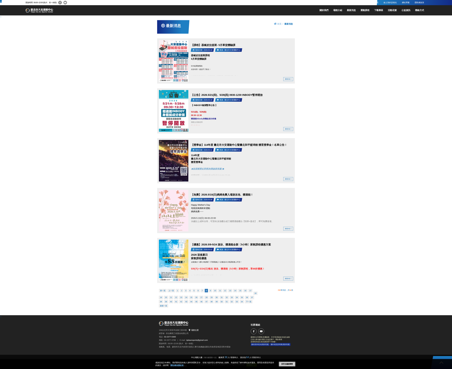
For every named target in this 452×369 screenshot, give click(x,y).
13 (230, 291)
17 (250, 291)
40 (171, 302)
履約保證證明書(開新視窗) (280, 344)
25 (191, 297)
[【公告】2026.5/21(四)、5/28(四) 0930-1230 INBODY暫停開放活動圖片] (173, 111)
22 (176, 297)
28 (206, 297)
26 (196, 297)
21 (171, 297)
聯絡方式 (419, 10)
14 (235, 291)
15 (240, 291)
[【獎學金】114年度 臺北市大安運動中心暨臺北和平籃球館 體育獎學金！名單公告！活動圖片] (173, 161)
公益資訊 (406, 10)
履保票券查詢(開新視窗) (260, 344)
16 (245, 291)
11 (220, 291)
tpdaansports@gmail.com (197, 340)
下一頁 (248, 302)
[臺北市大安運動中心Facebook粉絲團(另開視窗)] (60, 2)
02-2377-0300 (170, 337)
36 (247, 297)
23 (181, 297)
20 (166, 297)
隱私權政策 (419, 3)
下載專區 (378, 10)
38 (161, 302)
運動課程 (365, 10)
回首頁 (375, 3)
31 (222, 297)
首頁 (279, 24)
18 (255, 293)
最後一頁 (163, 306)
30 (217, 297)
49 (217, 302)
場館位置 (195, 330)
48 (211, 302)
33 (232, 297)
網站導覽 (406, 3)
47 (206, 302)
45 (196, 302)
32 (227, 297)
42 (181, 302)
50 (222, 302)
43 (186, 302)
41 (176, 302)
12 (225, 291)
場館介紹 (337, 10)
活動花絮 (392, 10)
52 (232, 302)
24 (186, 297)
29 (211, 297)
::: (1, 1)
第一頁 (162, 291)
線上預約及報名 (390, 3)
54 (242, 302)
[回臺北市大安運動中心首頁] (48, 10)
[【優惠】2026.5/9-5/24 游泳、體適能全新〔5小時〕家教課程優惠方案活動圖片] (173, 260)
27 (201, 297)
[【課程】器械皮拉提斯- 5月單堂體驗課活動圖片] (173, 61)
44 (191, 302)
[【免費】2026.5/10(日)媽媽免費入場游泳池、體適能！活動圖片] (173, 210)
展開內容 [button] (288, 79)
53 (237, 302)
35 (242, 297)
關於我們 (324, 10)
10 (215, 291)
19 (161, 297)
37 (252, 297)
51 (227, 302)
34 (237, 297)
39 (166, 302)
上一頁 (171, 291)
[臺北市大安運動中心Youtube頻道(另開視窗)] (65, 2)
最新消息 (351, 10)
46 (201, 302)
